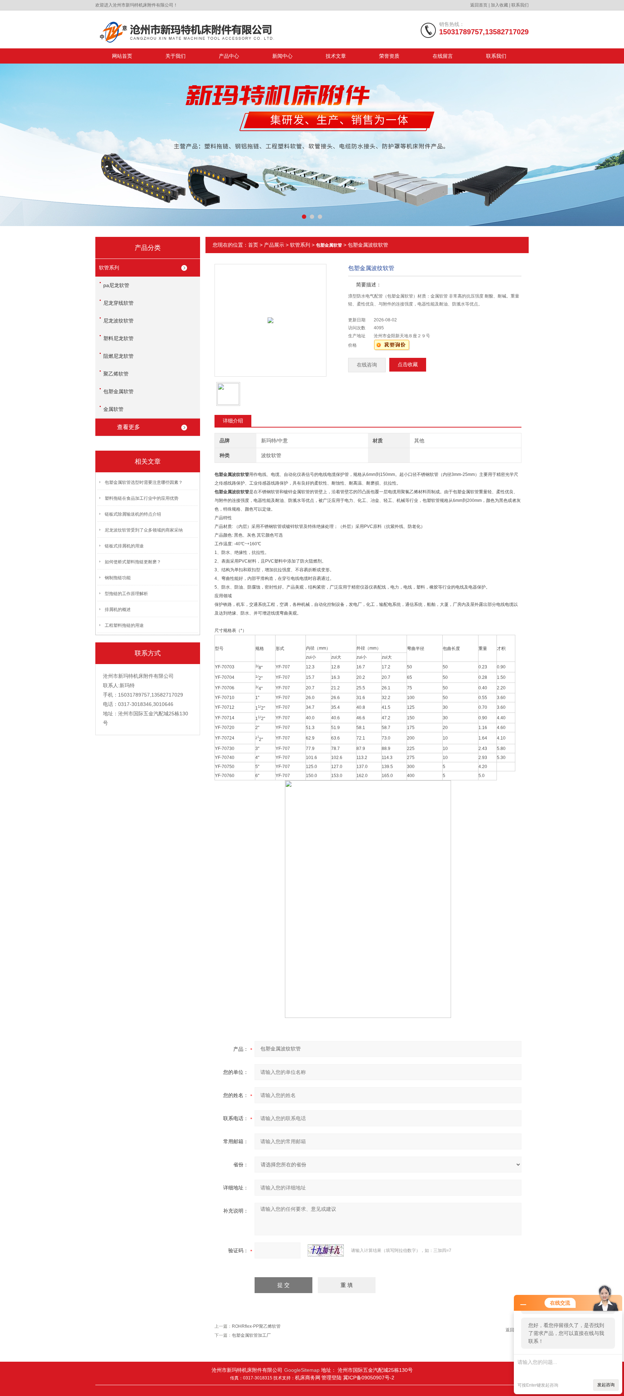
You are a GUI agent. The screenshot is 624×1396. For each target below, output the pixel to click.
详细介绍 (233, 421)
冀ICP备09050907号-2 (368, 1377)
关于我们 (175, 56)
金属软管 (113, 409)
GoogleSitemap (302, 1370)
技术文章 (336, 56)
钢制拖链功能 (118, 577)
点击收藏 (408, 364)
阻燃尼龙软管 (118, 356)
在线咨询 (367, 365)
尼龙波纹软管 (118, 321)
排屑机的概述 (118, 609)
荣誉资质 (389, 56)
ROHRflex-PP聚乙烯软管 (256, 1326)
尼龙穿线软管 (118, 303)
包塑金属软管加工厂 (251, 1335)
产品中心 (229, 56)
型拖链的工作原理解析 (126, 593)
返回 (510, 1329)
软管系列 (109, 267)
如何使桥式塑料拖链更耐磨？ (133, 561)
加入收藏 (499, 5)
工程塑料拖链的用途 (124, 625)
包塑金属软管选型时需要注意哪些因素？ (144, 482)
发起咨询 (606, 1384)
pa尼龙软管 (116, 285)
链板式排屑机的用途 (124, 546)
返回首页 (479, 5)
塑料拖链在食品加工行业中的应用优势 (141, 498)
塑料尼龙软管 (118, 338)
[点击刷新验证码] (326, 1250)
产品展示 (274, 245)
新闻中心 (282, 56)
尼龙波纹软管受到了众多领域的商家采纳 (144, 530)
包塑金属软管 (118, 391)
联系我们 (520, 5)
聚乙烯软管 (116, 374)
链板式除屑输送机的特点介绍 (133, 514)
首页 (253, 245)
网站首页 (122, 56)
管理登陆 (332, 1377)
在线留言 (443, 56)
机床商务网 (307, 1377)
